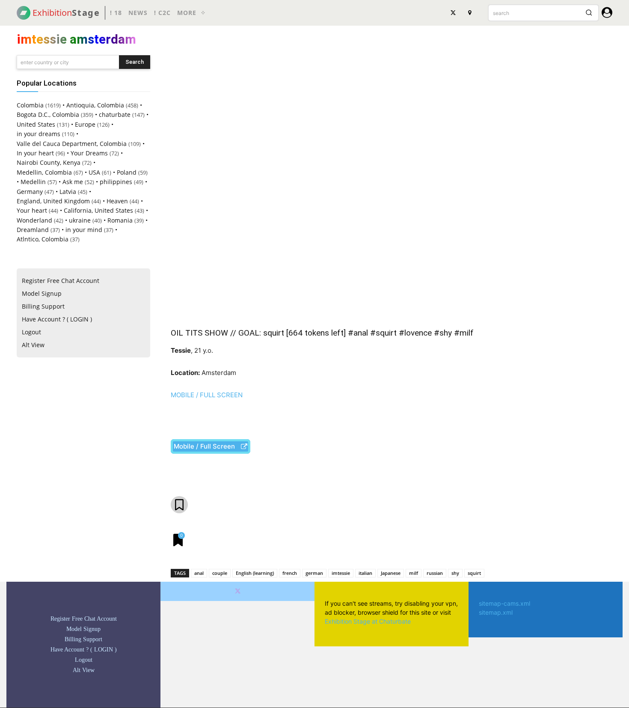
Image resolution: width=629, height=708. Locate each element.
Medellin (33, 182)
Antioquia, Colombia (95, 105)
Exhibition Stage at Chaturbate (368, 621)
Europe (85, 124)
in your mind (83, 230)
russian (435, 573)
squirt (474, 573)
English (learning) (255, 573)
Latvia (67, 191)
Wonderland (34, 220)
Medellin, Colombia (44, 172)
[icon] (607, 14)
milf (413, 573)
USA (94, 172)
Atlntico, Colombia (42, 239)
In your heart (35, 153)
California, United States (98, 210)
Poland (126, 172)
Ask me (72, 182)
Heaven (117, 201)
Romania (120, 220)
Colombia (30, 105)
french (289, 573)
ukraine (80, 220)
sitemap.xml (496, 612)
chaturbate (115, 114)
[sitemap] (469, 12)
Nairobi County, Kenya (48, 162)
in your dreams (38, 134)
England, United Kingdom (53, 201)
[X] (453, 12)
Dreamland (33, 230)
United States (36, 124)
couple (219, 573)
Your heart (32, 210)
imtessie (341, 573)
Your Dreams (89, 153)
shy (455, 573)
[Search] (588, 13)
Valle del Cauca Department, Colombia (72, 144)
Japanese (391, 573)
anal (199, 573)
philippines (116, 182)
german (314, 573)
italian (365, 573)
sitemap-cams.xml (504, 603)
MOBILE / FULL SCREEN (207, 395)
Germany (30, 191)
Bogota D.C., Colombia (48, 114)
